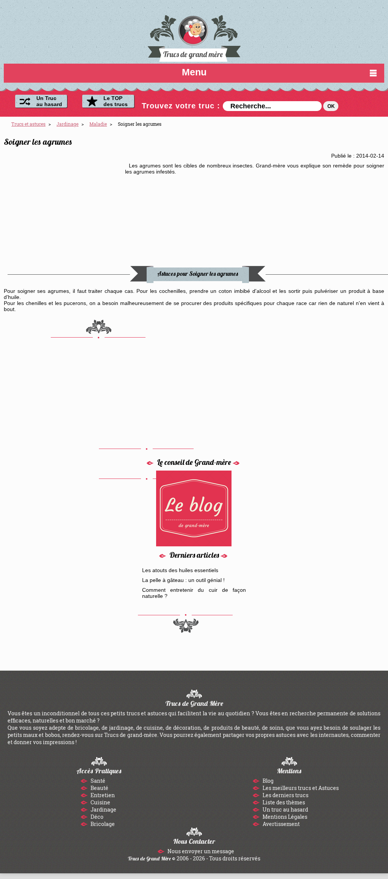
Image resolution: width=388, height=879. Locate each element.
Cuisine (99, 802)
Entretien (102, 795)
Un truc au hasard (284, 809)
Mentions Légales (284, 816)
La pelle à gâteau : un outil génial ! (183, 580)
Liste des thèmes (283, 802)
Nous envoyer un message (200, 851)
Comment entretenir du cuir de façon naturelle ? (194, 593)
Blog (267, 780)
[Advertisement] (64, 210)
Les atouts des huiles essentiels (180, 570)
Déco (96, 816)
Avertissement (280, 823)
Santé (97, 780)
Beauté (98, 787)
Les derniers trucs (284, 795)
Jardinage (102, 809)
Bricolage (102, 823)
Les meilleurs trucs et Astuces (300, 787)
